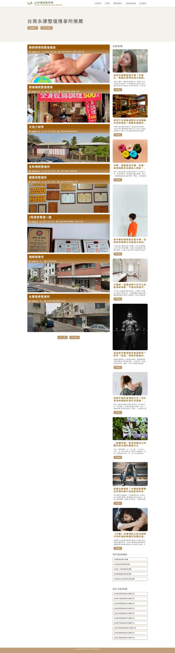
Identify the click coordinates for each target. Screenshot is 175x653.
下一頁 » (74, 337)
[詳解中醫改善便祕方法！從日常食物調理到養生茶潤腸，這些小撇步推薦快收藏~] (130, 394)
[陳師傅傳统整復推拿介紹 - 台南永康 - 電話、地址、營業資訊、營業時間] (68, 49)
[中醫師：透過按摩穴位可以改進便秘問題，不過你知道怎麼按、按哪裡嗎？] (130, 280)
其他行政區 (47, 28)
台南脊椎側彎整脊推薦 (122, 564)
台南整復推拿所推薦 (121, 559)
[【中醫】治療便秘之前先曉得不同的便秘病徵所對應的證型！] (130, 529)
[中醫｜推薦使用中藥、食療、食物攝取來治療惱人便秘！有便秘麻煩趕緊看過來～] (130, 161)
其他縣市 (33, 28)
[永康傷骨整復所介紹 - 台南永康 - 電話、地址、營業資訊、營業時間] (68, 298)
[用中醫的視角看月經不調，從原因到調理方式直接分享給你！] (130, 220)
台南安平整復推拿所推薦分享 (124, 623)
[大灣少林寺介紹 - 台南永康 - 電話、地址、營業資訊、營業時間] (68, 128)
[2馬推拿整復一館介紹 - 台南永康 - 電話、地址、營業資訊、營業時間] (68, 219)
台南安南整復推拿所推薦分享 (124, 604)
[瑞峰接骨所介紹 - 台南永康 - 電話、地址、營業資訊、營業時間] (68, 258)
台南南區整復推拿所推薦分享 (124, 594)
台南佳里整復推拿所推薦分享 (124, 608)
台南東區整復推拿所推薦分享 (124, 618)
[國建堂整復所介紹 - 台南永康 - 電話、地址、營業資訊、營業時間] (68, 179)
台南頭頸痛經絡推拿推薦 (123, 574)
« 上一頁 (62, 337)
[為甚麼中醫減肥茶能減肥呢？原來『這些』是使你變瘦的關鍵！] (130, 337)
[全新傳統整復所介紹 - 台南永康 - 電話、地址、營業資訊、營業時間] (68, 168)
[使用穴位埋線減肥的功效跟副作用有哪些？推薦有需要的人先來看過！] (130, 116)
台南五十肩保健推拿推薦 (123, 569)
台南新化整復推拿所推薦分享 (124, 599)
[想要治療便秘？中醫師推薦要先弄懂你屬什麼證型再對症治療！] (130, 484)
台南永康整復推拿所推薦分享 (124, 633)
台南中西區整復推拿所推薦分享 (125, 628)
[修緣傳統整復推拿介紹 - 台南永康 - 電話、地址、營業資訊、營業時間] (68, 89)
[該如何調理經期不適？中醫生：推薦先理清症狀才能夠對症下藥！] (130, 71)
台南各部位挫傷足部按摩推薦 (124, 579)
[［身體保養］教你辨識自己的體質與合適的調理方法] (130, 439)
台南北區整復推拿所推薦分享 (124, 613)
